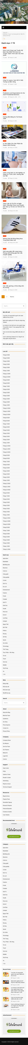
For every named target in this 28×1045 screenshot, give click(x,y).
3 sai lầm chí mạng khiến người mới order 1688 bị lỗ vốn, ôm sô (13, 316)
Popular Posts (6, 799)
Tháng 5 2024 (6, 430)
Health (4, 608)
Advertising (5, 780)
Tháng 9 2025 (6, 380)
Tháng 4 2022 (6, 505)
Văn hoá (5, 661)
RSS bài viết (6, 686)
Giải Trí (4, 602)
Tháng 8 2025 (6, 383)
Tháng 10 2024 (6, 414)
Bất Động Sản (6, 564)
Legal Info (5, 756)
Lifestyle (5, 621)
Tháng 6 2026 (6, 355)
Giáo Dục (5, 605)
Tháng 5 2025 (6, 392)
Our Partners (6, 749)
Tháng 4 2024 (6, 433)
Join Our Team (6, 746)
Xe (3, 671)
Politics (4, 630)
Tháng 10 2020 (6, 524)
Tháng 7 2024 (6, 424)
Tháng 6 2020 (6, 533)
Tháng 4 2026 (6, 361)
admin (5, 57)
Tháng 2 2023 (6, 477)
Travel (4, 658)
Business (5, 567)
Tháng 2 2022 (6, 511)
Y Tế (5, 47)
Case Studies (6, 814)
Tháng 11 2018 (6, 549)
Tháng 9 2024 (6, 417)
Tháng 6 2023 (6, 464)
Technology (5, 646)
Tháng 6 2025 (6, 389)
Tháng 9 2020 (6, 527)
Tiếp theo (12, 296)
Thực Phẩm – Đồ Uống (8, 652)
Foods (4, 596)
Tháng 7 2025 (6, 386)
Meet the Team (6, 715)
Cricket (4, 580)
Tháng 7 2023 (6, 461)
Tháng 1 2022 (6, 514)
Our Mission (6, 743)
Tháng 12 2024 (6, 408)
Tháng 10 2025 (6, 376)
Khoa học (5, 611)
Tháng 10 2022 (6, 489)
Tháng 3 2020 (6, 540)
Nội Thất (5, 627)
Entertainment (6, 589)
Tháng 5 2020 (6, 536)
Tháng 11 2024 (6, 411)
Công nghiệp (6, 577)
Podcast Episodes (7, 808)
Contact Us (5, 728)
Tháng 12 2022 (6, 483)
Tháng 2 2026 (6, 367)
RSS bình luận (6, 689)
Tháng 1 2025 (6, 405)
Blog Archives (6, 796)
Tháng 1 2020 (6, 546)
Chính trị (5, 571)
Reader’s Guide (7, 777)
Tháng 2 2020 (6, 543)
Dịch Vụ (5, 583)
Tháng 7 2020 (6, 530)
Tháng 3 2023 (6, 474)
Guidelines (5, 718)
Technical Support (7, 787)
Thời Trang (5, 649)
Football (5, 599)
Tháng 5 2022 (6, 502)
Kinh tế (4, 614)
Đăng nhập (5, 683)
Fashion (5, 593)
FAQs (4, 771)
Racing (4, 633)
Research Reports (7, 805)
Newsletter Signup (7, 802)
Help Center (6, 768)
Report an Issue (7, 783)
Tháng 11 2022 (6, 486)
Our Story (5, 721)
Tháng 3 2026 (6, 364)
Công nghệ (5, 574)
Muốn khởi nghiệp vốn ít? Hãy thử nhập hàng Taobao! (14, 321)
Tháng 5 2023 (6, 467)
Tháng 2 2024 (6, 439)
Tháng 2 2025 (6, 402)
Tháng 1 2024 (6, 442)
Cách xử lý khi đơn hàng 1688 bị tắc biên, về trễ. (13, 332)
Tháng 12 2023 (6, 445)
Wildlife (5, 665)
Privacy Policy (6, 731)
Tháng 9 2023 (6, 455)
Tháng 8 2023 (6, 458)
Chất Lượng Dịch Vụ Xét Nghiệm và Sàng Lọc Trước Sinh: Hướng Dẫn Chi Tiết (14, 174)
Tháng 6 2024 (6, 427)
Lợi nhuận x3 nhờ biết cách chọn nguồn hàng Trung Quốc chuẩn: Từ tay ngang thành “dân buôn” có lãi (14, 327)
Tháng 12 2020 (6, 521)
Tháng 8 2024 (6, 420)
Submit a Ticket (6, 774)
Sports (4, 640)
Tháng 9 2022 (6, 492)
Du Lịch (5, 586)
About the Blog (6, 712)
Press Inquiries (6, 724)
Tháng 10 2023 (6, 452)
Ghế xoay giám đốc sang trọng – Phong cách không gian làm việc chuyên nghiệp (13, 253)
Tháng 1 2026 (6, 370)
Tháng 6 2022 (6, 499)
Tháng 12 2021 (6, 518)
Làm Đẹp (5, 618)
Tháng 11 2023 (6, 449)
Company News (7, 740)
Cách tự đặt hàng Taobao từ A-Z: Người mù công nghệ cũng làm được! (13, 337)
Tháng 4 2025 (6, 395)
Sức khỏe (5, 643)
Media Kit (5, 752)
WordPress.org (6, 693)
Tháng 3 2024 (6, 436)
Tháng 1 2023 (6, 480)
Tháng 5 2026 (6, 358)
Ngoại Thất (5, 624)
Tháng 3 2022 (6, 508)
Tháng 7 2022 (6, 496)
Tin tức (4, 655)
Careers (5, 759)
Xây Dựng (5, 668)
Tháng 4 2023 (6, 471)
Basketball (5, 561)
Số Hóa (5, 636)
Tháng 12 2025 (6, 373)
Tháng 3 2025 (6, 398)
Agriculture (5, 558)
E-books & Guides (7, 811)
